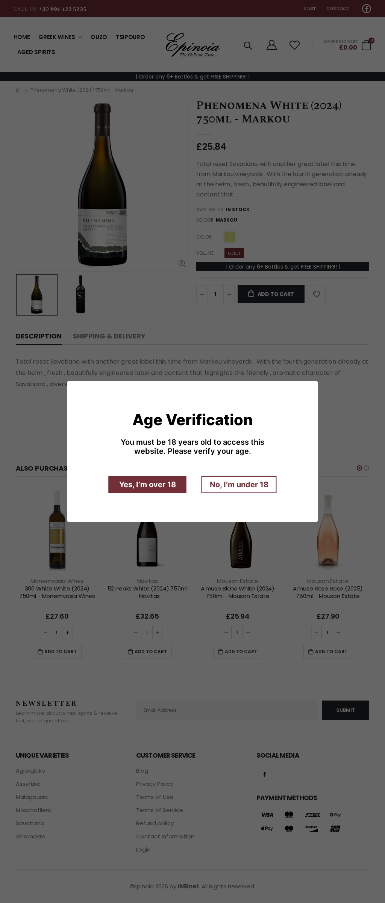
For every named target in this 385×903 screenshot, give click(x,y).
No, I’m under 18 (239, 484)
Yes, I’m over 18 (147, 484)
